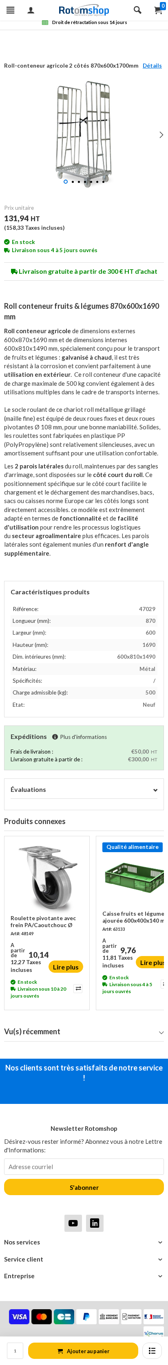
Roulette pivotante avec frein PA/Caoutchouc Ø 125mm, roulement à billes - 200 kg (46, 922)
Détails (152, 65)
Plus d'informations (83, 737)
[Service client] (84, 1259)
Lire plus (66, 967)
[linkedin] (94, 1223)
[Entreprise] (84, 1276)
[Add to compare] (77, 988)
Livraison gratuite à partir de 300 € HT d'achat (87, 271)
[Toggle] (155, 789)
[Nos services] (84, 1242)
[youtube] (73, 1223)
